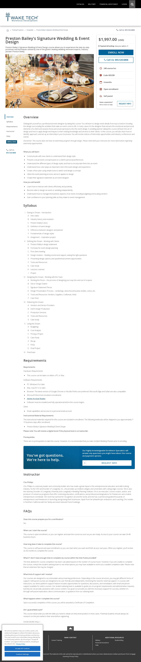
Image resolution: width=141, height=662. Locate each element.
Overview (9, 117)
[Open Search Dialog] (132, 4)
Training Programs (17, 30)
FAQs (8, 136)
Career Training (56, 640)
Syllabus (9, 122)
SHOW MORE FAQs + (31, 622)
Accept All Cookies (22, 648)
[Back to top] (70, 637)
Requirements (12, 126)
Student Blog (119, 640)
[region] (22, 642)
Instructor (10, 131)
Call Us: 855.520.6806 (125, 30)
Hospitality (30, 30)
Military (97, 640)
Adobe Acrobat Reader (36, 398)
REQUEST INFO (125, 103)
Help (96, 645)
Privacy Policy (73, 656)
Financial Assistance (102, 643)
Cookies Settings (22, 654)
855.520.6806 (11, 153)
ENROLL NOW (116, 52)
